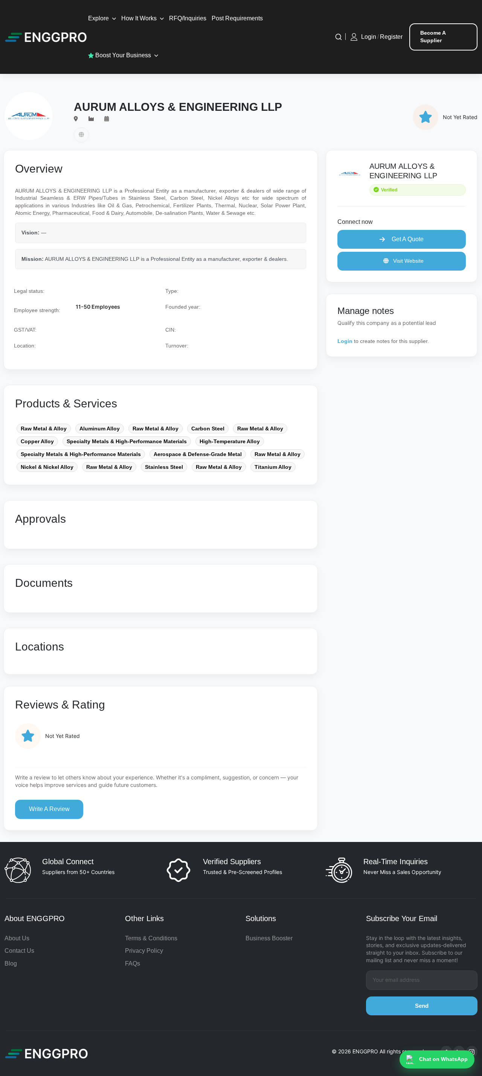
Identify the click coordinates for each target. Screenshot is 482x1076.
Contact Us (19, 950)
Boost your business (122, 55)
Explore (98, 18)
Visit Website (408, 261)
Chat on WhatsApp (443, 1059)
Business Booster (269, 938)
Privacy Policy (144, 950)
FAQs (132, 963)
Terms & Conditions (151, 938)
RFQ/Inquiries (187, 18)
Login (368, 37)
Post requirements (237, 18)
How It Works (139, 18)
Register (391, 37)
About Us (17, 938)
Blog (11, 963)
